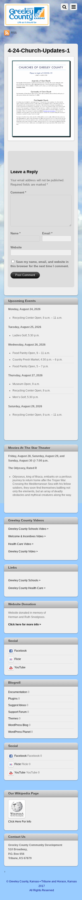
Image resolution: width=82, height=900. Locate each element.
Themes (13, 718)
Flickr (17, 658)
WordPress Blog (18, 724)
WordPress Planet (19, 731)
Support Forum (17, 711)
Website (16, 247)
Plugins (13, 698)
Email (47, 233)
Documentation (17, 691)
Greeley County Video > (23, 551)
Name (15, 233)
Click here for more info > (24, 624)
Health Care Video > (20, 543)
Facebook (20, 650)
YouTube (20, 667)
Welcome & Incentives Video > (27, 536)
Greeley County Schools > (24, 580)
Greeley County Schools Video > (28, 528)
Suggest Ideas (17, 705)
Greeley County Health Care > (27, 588)
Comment (18, 192)
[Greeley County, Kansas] (27, 24)
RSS (14, 32)
